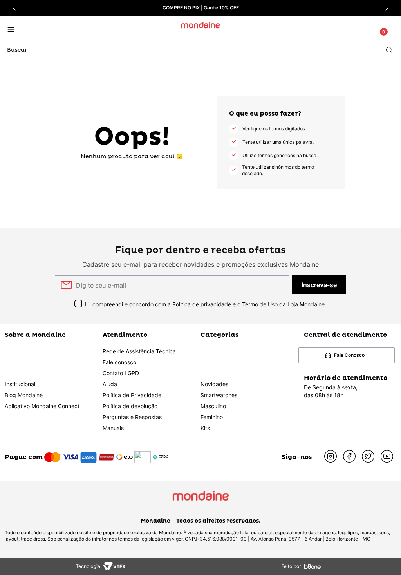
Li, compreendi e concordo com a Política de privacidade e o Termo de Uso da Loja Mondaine (205, 304)
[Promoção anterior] (14, 8)
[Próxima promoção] (387, 8)
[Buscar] (389, 50)
